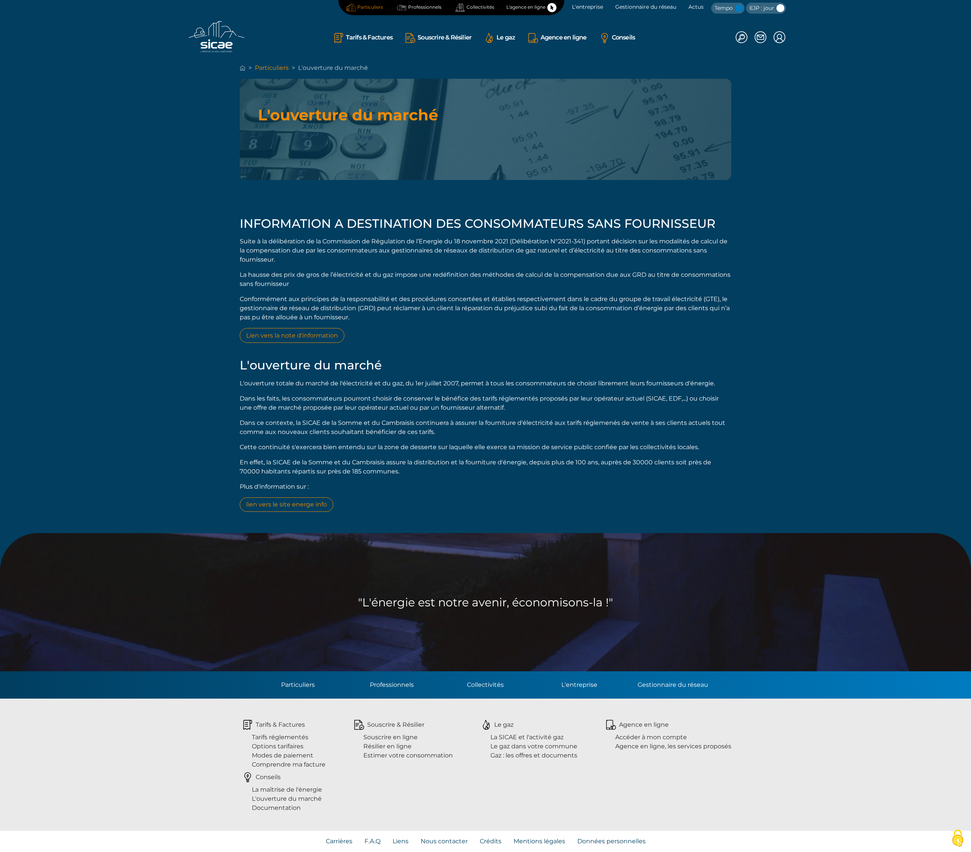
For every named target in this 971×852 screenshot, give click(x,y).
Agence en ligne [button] (563, 37)
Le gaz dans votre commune (533, 746)
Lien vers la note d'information (292, 335)
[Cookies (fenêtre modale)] (957, 839)
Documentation (276, 807)
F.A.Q (372, 841)
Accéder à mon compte (651, 737)
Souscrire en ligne (390, 737)
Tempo (724, 8)
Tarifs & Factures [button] (369, 37)
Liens (401, 841)
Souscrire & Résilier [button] (444, 37)
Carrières (339, 841)
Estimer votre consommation (408, 755)
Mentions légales (539, 841)
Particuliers (370, 7)
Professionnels (425, 7)
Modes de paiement (282, 755)
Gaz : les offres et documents (533, 755)
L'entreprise (587, 6)
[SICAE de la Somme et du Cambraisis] (217, 36)
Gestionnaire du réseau (645, 6)
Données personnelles (611, 841)
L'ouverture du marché (287, 798)
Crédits (490, 841)
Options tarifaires (277, 746)
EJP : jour (762, 8)
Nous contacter (444, 841)
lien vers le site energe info (286, 504)
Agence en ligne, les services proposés (673, 746)
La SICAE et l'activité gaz (527, 737)
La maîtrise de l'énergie (287, 789)
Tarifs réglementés (280, 737)
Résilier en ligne (387, 746)
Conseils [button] (623, 37)
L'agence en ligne (525, 7)
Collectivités (480, 7)
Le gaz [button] (505, 37)
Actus (696, 6)
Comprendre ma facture (288, 764)
